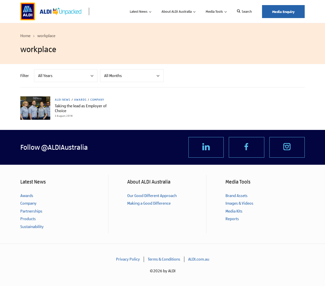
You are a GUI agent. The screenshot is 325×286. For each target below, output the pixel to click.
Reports (232, 218)
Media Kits (233, 211)
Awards (80, 99)
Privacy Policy (128, 259)
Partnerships (31, 211)
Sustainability (32, 226)
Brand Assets (236, 195)
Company (97, 99)
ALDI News (62, 99)
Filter (24, 75)
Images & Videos (239, 203)
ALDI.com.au (198, 259)
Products (28, 218)
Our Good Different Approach (152, 195)
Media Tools (214, 11)
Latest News (139, 11)
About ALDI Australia (176, 11)
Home (25, 35)
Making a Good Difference (149, 203)
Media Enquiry (283, 11)
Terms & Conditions (164, 259)
